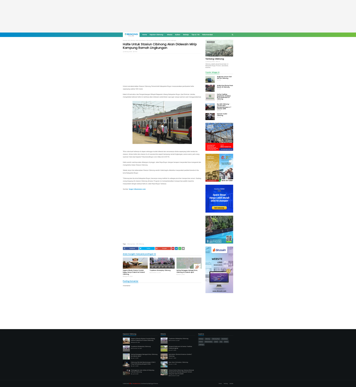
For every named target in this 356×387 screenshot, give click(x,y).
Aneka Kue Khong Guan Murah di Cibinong (225, 86)
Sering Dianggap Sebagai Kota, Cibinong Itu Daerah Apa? (187, 271)
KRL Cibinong (131, 40)
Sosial (216, 341)
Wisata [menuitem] (169, 35)
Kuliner (201, 341)
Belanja (201, 339)
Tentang (226, 383)
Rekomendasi (208, 341)
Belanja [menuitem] (186, 35)
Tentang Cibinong (214, 59)
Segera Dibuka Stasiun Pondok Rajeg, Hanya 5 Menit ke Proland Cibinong (134, 272)
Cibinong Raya (131, 244)
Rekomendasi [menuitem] (207, 35)
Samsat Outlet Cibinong (222, 114)
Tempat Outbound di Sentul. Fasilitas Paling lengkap (180, 347)
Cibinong (207, 339)
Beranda (125, 40)
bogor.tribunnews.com (137, 189)
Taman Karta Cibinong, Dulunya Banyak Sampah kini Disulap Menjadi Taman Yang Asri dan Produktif (181, 372)
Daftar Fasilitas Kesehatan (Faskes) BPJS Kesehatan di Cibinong (224, 97)
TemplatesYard (136, 383)
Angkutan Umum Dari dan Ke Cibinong (224, 77)
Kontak (231, 383)
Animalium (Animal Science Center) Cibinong (180, 355)
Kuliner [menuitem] (177, 35)
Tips (221, 341)
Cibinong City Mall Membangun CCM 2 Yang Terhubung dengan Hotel (143, 363)
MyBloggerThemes (153, 383)
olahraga (201, 344)
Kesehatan (224, 339)
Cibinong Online (128, 51)
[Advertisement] (178, 16)
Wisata (226, 341)
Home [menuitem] (144, 35)
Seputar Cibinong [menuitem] (156, 35)
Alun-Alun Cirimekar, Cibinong (178, 362)
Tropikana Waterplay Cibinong (160, 270)
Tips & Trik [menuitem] (196, 35)
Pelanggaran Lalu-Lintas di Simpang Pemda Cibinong (142, 371)
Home (220, 383)
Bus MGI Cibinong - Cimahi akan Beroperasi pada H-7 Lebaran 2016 (224, 106)
